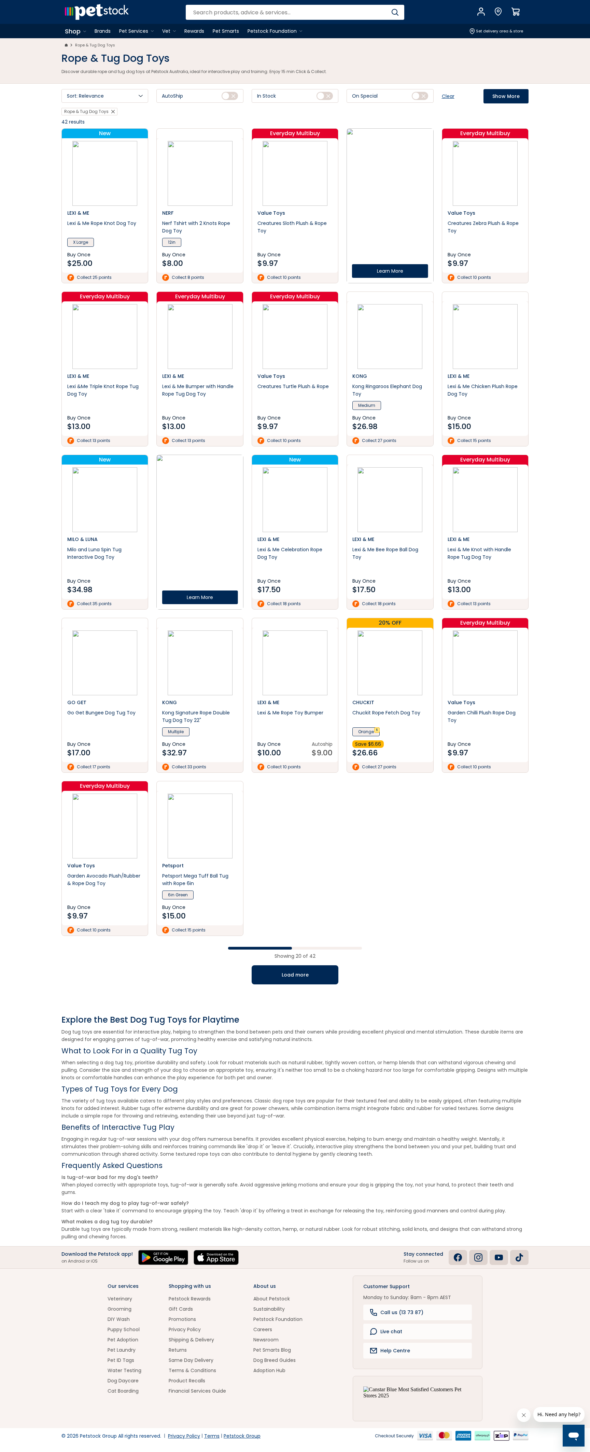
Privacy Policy (185, 1329)
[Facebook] (458, 1257)
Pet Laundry (122, 1350)
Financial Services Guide (197, 1390)
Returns (178, 1350)
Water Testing (124, 1370)
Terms (212, 1436)
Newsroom (266, 1339)
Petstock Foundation (278, 1319)
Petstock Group (242, 1436)
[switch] (230, 96)
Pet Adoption (123, 1339)
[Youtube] (499, 1257)
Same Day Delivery (191, 1360)
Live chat (391, 1331)
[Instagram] (478, 1257)
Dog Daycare (123, 1380)
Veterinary (120, 1298)
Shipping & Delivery (191, 1339)
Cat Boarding (123, 1390)
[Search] (395, 12)
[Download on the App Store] (216, 1257)
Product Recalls (187, 1380)
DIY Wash (119, 1319)
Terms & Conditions (192, 1370)
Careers (262, 1329)
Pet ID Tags (121, 1360)
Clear (448, 96)
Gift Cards (181, 1309)
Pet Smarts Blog (272, 1350)
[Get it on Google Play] (163, 1257)
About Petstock (271, 1298)
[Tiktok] (519, 1257)
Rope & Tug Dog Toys (95, 45)
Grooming (119, 1309)
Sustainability (269, 1309)
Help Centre (395, 1350)
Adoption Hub (269, 1370)
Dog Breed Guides (274, 1360)
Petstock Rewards (190, 1298)
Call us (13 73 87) (401, 1312)
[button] (104, 96)
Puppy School (124, 1329)
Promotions (182, 1319)
